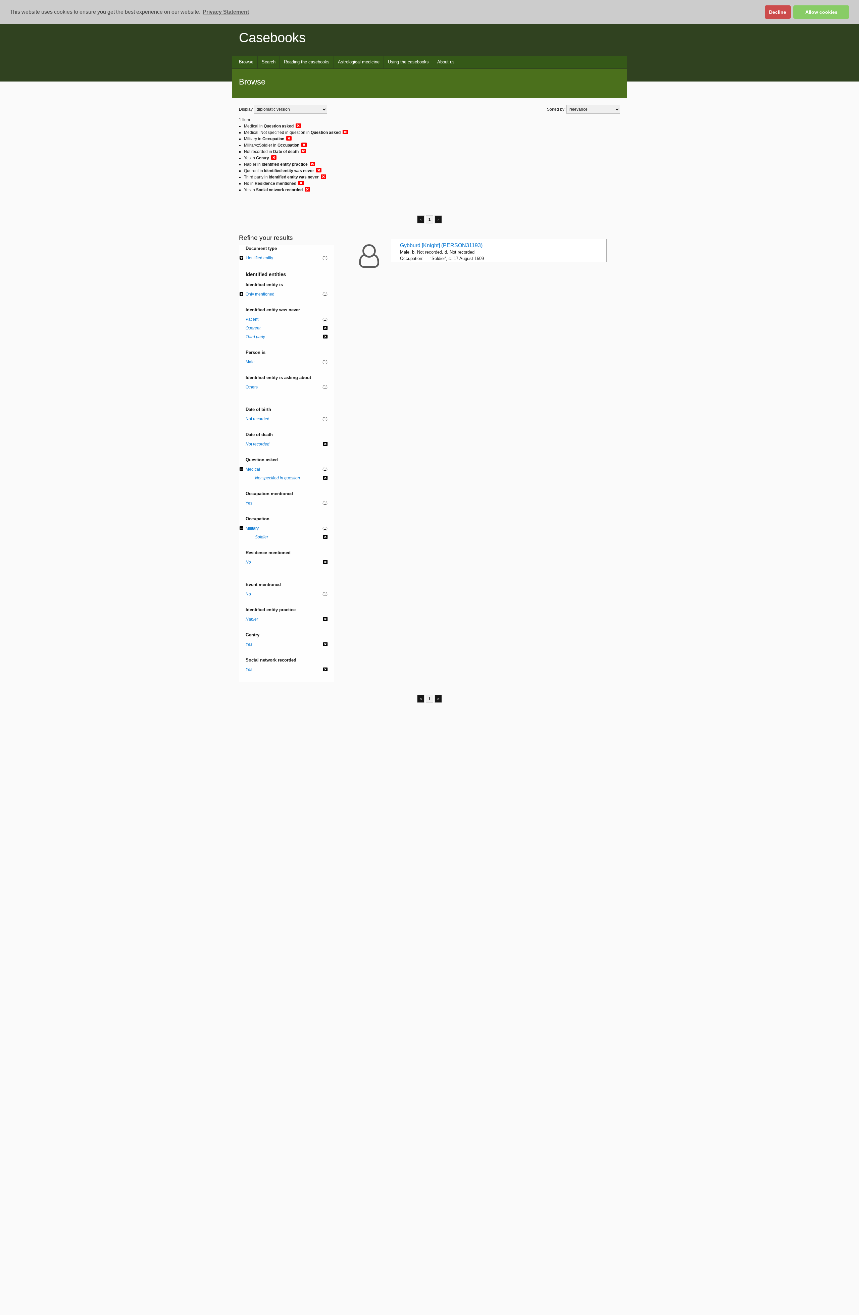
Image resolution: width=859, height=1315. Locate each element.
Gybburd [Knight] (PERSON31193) (441, 245)
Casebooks (272, 37)
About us (446, 61)
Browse (246, 61)
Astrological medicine (359, 61)
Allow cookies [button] (821, 12)
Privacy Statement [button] (226, 12)
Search (268, 61)
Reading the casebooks (307, 61)
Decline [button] (777, 12)
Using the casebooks (408, 61)
